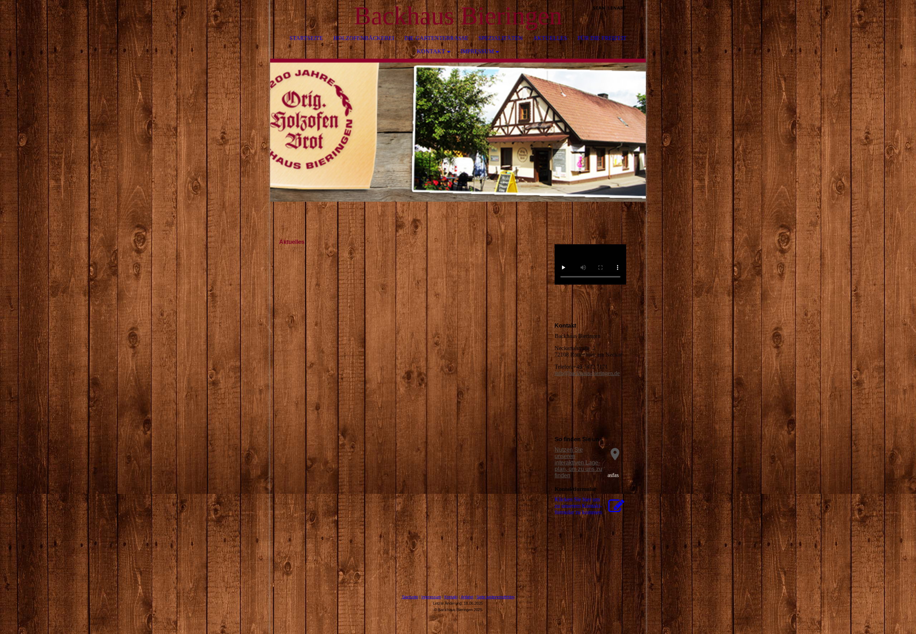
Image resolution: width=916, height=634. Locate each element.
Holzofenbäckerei (363, 38)
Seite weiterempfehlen (496, 597)
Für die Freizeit (602, 38)
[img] (619, 16)
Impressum (477, 51)
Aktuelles (550, 38)
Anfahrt (467, 597)
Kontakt (431, 51)
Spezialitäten (500, 38)
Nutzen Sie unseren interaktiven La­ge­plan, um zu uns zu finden (578, 462)
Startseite (306, 38)
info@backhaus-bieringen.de (587, 373)
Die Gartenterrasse (436, 38)
